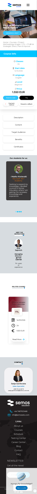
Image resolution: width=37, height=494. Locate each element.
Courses (13, 42)
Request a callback (26, 104)
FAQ (18, 454)
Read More (16, 339)
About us (18, 426)
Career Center (19, 442)
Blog (18, 446)
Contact (19, 450)
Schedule (18, 434)
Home (5, 42)
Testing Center (18, 438)
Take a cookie (22, 488)
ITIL (23, 44)
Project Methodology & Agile (13, 43)
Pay (26, 98)
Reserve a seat (10, 98)
